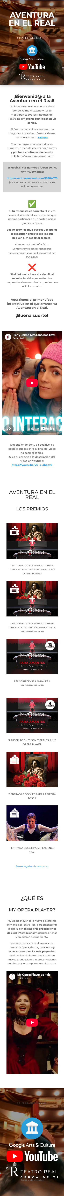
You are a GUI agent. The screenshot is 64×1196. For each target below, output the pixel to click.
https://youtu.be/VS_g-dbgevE (32, 465)
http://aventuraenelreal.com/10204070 (32, 178)
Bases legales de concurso (32, 866)
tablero (43, 137)
